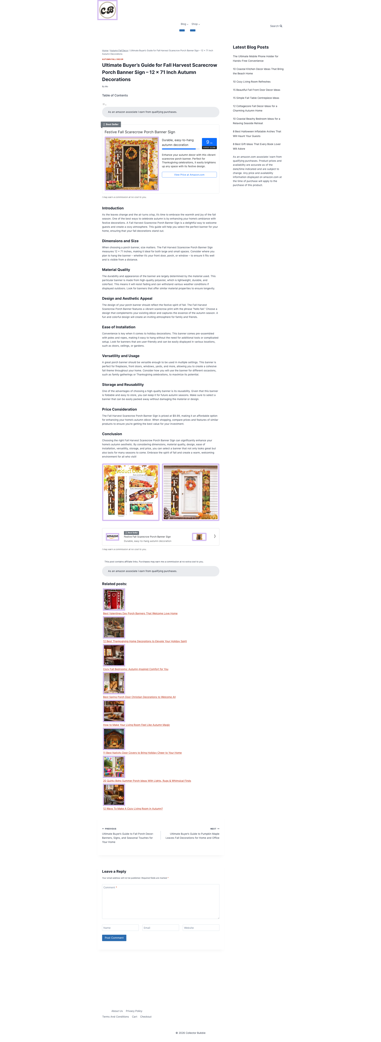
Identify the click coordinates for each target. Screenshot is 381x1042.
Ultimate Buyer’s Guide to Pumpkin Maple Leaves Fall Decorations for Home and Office (192, 833)
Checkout (146, 1016)
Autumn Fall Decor (112, 59)
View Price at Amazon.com (189, 174)
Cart (134, 1016)
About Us (117, 1011)
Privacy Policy (134, 1011)
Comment (110, 887)
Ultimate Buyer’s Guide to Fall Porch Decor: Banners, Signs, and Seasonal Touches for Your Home (127, 835)
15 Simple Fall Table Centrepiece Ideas (256, 97)
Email (147, 927)
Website (189, 927)
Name (107, 927)
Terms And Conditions (115, 1016)
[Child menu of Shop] (192, 30)
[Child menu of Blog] (182, 30)
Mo (106, 86)
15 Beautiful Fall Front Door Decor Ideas (256, 89)
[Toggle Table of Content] (104, 104)
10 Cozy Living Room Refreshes (252, 81)
